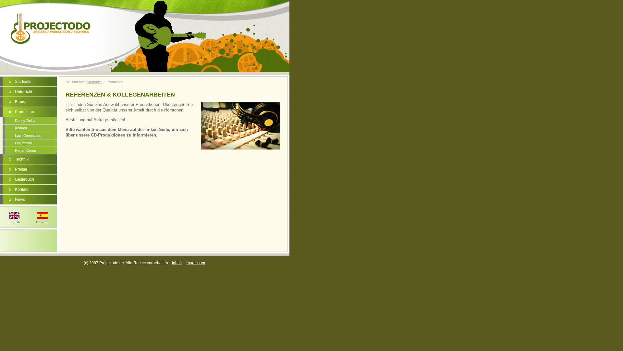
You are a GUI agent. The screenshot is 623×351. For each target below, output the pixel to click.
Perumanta (23, 143)
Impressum (195, 263)
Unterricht (23, 91)
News (20, 199)
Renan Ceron (25, 150)
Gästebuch (24, 179)
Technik (22, 159)
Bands (20, 101)
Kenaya (21, 128)
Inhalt (177, 263)
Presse (21, 169)
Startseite (23, 81)
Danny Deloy (25, 121)
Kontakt (21, 189)
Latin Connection (28, 135)
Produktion (24, 112)
